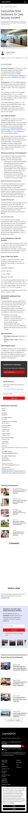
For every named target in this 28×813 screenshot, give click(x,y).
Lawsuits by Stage (5, 784)
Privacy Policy (20, 389)
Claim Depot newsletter (17, 75)
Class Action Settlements (11, 6)
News (2, 764)
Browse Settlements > (9, 372)
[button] (25, 2)
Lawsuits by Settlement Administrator (4, 780)
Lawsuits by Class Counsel (5, 775)
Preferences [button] (12, 803)
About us (18, 760)
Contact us (19, 767)
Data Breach (4, 766)
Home (2, 6)
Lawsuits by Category (4, 771)
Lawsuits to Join (5, 768)
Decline (14, 809)
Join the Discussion (6, 64)
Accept (14, 806)
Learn (17, 764)
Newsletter (19, 762)
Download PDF (5, 597)
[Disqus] (14, 565)
